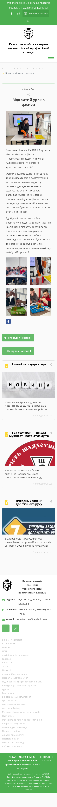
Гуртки (5, 689)
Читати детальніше (42, 415)
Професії (6, 670)
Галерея (6, 658)
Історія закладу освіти (14, 723)
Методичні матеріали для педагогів (21, 712)
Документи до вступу (13, 734)
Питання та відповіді (13, 742)
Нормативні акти (11, 738)
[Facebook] (8, 321)
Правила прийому (11, 731)
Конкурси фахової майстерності (19, 685)
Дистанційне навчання (14, 674)
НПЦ (4, 651)
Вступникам (8, 643)
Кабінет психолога (12, 746)
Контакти (7, 662)
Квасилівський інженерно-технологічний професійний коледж (28, 48)
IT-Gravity (46, 760)
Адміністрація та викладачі (16, 655)
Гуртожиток (8, 693)
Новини (36, 68)
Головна (12, 68)
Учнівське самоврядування (16, 696)
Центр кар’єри (9, 700)
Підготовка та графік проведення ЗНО (22, 681)
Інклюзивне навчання (14, 704)
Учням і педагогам (12, 639)
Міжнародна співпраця (14, 727)
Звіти (5, 666)
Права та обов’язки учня (15, 677)
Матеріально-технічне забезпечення (22, 719)
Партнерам (8, 716)
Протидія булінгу (11, 708)
